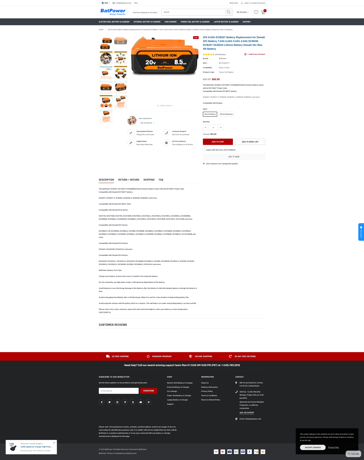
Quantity (206, 122)
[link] (102, 402)
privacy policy (333, 447)
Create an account (258, 3)
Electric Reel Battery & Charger (114, 21)
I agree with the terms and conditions (220, 150)
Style (205, 109)
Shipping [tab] (149, 180)
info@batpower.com (123, 3)
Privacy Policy (207, 391)
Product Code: (209, 72)
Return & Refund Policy (210, 400)
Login (246, 3)
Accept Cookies (313, 447)
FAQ (135, 3)
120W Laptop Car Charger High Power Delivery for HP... (37, 447)
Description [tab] (106, 180)
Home (101, 30)
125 (207, 164)
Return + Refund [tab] (128, 180)
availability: (207, 68)
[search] (228, 12)
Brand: (205, 58)
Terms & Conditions (209, 396)
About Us (205, 383)
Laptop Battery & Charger (226, 21)
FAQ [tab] (161, 180)
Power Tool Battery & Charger (195, 21)
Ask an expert (247, 412)
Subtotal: (206, 134)
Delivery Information (209, 387)
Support (247, 21)
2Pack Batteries (226, 114)
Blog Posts (234, 3)
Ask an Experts (146, 123)
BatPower (223, 58)
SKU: (205, 63)
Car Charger (170, 21)
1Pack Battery (210, 114)
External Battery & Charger (147, 21)
